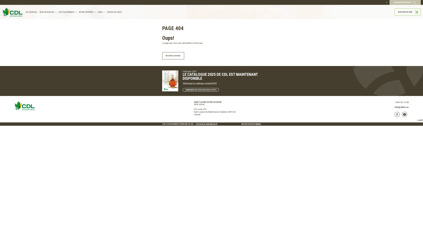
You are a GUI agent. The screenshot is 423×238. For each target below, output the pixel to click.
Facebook (397, 114)
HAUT (421, 120)
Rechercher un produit (402, 2)
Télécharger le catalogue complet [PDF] (200, 83)
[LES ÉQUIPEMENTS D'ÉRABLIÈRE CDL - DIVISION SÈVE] (12, 12)
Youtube (404, 114)
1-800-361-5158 (402, 102)
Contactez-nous (114, 12)
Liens (100, 12)
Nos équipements (66, 12)
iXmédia (258, 124)
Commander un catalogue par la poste (201, 90)
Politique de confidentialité (206, 124)
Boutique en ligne (405, 12)
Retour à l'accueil (173, 56)
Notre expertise (86, 12)
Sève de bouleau (47, 12)
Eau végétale (31, 12)
